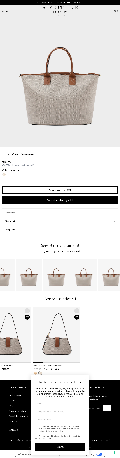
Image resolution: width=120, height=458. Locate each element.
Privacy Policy (15, 395)
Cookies (12, 400)
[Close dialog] (85, 379)
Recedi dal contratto (18, 416)
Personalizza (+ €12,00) (60, 190)
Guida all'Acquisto (17, 411)
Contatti (13, 421)
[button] (26, 335)
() (116, 10)
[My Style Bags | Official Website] (60, 11)
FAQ (11, 405)
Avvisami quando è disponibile (60, 200)
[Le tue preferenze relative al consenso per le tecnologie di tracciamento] (115, 453)
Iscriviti (60, 446)
